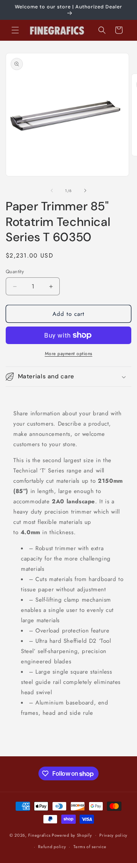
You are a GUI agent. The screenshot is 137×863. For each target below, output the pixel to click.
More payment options (68, 353)
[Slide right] (85, 190)
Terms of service (89, 847)
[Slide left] (51, 190)
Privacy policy (113, 835)
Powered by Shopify (72, 835)
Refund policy (52, 847)
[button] (15, 30)
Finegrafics (39, 835)
